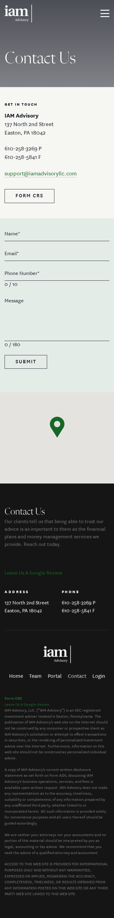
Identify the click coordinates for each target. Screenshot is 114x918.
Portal (55, 676)
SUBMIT (26, 361)
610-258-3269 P (78, 603)
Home (16, 676)
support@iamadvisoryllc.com (41, 174)
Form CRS (29, 196)
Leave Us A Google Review (33, 573)
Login (98, 676)
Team (35, 676)
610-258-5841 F (78, 611)
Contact (77, 676)
